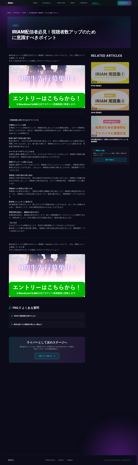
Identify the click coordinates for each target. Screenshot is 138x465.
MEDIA (95, 3)
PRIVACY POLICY (50, 460)
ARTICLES (17, 12)
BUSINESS (46, 3)
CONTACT (124, 3)
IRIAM (24, 12)
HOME (35, 3)
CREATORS (61, 3)
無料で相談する (110, 160)
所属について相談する (45, 356)
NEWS (72, 3)
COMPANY (83, 3)
